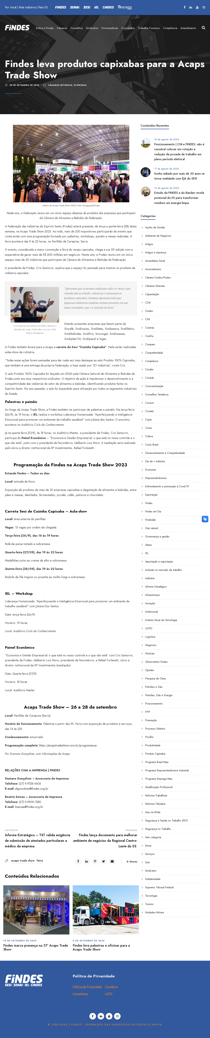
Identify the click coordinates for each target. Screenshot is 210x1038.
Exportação (151, 495)
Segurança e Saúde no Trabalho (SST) (166, 820)
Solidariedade (152, 879)
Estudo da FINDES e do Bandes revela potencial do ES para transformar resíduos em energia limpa (179, 198)
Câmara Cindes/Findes (158, 277)
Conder (149, 369)
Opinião (149, 670)
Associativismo (153, 269)
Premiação (151, 720)
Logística (150, 637)
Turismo (149, 904)
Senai (148, 846)
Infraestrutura (152, 595)
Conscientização (154, 386)
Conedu (149, 378)
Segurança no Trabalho (158, 829)
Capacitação (152, 294)
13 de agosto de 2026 (166, 188)
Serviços (150, 854)
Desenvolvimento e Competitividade (165, 453)
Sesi (147, 862)
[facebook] (184, 7)
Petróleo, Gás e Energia (158, 695)
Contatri (149, 411)
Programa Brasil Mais (156, 762)
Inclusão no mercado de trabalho (163, 570)
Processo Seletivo (155, 729)
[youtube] (197, 7)
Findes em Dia (153, 511)
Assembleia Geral (155, 261)
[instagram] (204, 7)
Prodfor (149, 737)
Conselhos (76, 28)
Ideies (148, 545)
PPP (147, 712)
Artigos (149, 244)
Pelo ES (43, 7)
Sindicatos (92, 28)
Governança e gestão (157, 536)
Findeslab (150, 520)
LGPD (148, 628)
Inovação (150, 603)
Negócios (150, 645)
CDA (148, 303)
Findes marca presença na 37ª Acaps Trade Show (35, 947)
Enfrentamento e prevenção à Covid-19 (167, 486)
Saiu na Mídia (152, 812)
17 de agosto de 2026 (166, 169)
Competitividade (154, 353)
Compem (150, 344)
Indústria (149, 578)
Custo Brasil (151, 445)
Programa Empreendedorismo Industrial (167, 770)
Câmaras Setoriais (60, 85)
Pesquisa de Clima (155, 678)
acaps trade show (23, 860)
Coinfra (149, 336)
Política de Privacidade (87, 987)
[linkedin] (190, 7)
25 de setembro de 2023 (24, 85)
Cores (148, 428)
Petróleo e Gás (153, 687)
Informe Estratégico (156, 587)
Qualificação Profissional (158, 787)
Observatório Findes (156, 662)
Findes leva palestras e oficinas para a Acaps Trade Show (101, 947)
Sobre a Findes (44, 28)
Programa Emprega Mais (158, 779)
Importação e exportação (159, 561)
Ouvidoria (111, 987)
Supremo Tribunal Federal (159, 887)
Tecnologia (151, 896)
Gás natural (151, 528)
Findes (148, 503)
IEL (147, 553)
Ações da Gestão (155, 227)
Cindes (149, 311)
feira (40, 860)
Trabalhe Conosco (149, 28)
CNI (147, 319)
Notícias (150, 653)
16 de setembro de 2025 (19, 940)
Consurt (149, 403)
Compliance (170, 28)
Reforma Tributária (155, 804)
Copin (148, 419)
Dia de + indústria (155, 461)
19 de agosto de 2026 (166, 139)
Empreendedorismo (156, 478)
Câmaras (62, 28)
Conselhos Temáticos (156, 394)
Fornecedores (110, 28)
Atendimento (188, 28)
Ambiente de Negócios (158, 236)
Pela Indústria (27, 7)
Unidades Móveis (154, 912)
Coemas (149, 328)
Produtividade (152, 745)
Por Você (10, 7)
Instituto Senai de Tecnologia (161, 620)
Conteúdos (128, 28)
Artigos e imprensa (155, 252)
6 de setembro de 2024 (89, 940)
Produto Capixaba (155, 754)
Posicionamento (154, 703)
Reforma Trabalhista (156, 795)
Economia (80, 85)
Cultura (149, 436)
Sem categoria (153, 837)
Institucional (151, 612)
